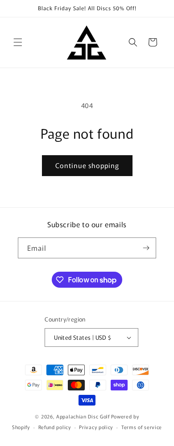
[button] (18, 42)
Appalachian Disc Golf (83, 416)
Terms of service (141, 426)
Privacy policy (96, 426)
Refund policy (54, 426)
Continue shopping (87, 165)
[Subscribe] (146, 247)
